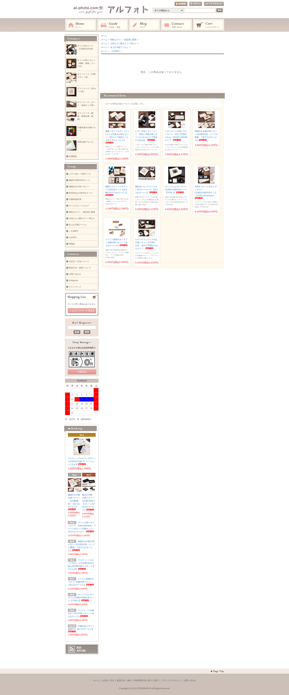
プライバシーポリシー (171, 680)
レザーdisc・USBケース (80, 174)
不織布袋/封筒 (75, 199)
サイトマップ (75, 287)
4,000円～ (73, 237)
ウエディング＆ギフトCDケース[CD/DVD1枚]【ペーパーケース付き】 (81, 461)
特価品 (72, 244)
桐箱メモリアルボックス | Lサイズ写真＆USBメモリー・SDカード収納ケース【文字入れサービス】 (117, 135)
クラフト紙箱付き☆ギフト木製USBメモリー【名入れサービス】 (116, 242)
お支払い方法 (108, 680)
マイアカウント (214, 4)
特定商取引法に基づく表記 (146, 680)
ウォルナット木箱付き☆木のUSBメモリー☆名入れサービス (81, 613)
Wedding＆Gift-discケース (80, 193)
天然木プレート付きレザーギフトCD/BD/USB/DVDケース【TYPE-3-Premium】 (206, 191)
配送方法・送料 (124, 680)
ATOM (81, 651)
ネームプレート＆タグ (79, 206)
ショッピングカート (208, 25)
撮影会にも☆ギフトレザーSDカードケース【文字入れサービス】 (146, 189)
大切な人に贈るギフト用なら (123, 43)
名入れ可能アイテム (119, 47)
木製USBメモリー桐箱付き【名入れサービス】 (81, 627)
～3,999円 (114, 51)
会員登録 (180, 4)
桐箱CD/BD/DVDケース (79, 180)
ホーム (81, 25)
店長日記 (82, 372)
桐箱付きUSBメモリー (79, 186)
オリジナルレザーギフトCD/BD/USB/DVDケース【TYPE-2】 (176, 189)
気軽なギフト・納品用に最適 (123, 39)
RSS (79, 648)
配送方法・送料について (80, 268)
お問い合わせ (176, 25)
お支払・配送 (112, 25)
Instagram (144, 25)
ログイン (195, 4)
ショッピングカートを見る (82, 310)
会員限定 (73, 156)
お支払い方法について (79, 261)
